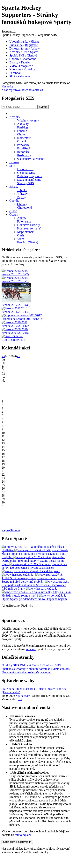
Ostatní (13, 214)
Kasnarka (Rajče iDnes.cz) (39, 688)
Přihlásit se (16, 45)
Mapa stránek (25, 232)
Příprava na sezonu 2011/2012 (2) (22, 318)
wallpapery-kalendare (30, 158)
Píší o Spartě (30, 52)
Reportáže (23, 151)
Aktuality (23, 124)
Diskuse (14, 162)
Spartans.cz (23, 695)
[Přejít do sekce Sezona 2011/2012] (14, 308)
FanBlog (22, 127)
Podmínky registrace (29, 176)
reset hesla (28, 90)
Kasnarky (7, 86)
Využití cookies (59, 668)
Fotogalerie (26, 66)
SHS (12, 165)
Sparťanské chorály (14, 668)
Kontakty (29, 69)
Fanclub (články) (27, 242)
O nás (20, 235)
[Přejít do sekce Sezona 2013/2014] (15, 277)
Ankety (35, 48)
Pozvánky (23, 144)
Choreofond (29, 59)
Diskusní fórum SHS (32, 665)
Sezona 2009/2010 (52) (16, 332)
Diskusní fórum (18, 48)
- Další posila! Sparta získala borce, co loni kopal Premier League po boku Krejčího (35, 554)
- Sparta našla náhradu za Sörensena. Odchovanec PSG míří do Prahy (35, 585)
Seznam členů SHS (29, 179)
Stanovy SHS (25, 183)
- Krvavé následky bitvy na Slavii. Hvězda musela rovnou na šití (36, 593)
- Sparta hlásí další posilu (41, 571)
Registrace (31, 45)
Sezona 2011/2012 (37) (16, 311)
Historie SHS (25, 169)
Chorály (14, 59)
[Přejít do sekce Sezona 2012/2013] (16, 301)
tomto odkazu (23, 834)
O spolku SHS (26, 172)
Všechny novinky (28, 120)
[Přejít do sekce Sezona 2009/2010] (15, 329)
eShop (13, 211)
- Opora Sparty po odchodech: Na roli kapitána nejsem (35, 597)
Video (13, 66)
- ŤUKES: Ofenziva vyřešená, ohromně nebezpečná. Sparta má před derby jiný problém (33, 578)
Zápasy (13, 62)
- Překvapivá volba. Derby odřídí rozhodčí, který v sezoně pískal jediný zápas (33, 561)
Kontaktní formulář (29, 228)
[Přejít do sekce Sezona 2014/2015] (15, 270)
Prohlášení (23, 148)
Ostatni (21, 141)
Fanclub (22, 131)
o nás (5, 90)
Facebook (15, 72)
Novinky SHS (10, 665)
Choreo (21, 134)
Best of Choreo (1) (13, 339)
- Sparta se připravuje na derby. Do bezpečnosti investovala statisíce (34, 565)
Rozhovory (24, 155)
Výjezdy (22, 193)
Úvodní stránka (18, 41)
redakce (31, 649)
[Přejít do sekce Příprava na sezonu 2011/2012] (22, 315)
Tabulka (26, 62)
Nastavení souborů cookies (18, 672)
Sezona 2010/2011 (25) (16, 325)
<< (3, 356)
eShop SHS (53, 665)
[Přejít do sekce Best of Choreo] (12, 336)
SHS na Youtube (19, 76)
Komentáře (24, 138)
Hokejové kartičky (28, 225)
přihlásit (39, 90)
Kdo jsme (15, 69)
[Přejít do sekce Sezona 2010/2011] (14, 322)
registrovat (15, 90)
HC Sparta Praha (12, 688)
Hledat (35, 41)
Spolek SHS (17, 55)
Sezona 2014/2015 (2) (15, 274)
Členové (32, 55)
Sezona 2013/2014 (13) (16, 281)
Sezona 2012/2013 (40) (16, 304)
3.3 (20, 699)
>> (18, 356)
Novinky (14, 52)
